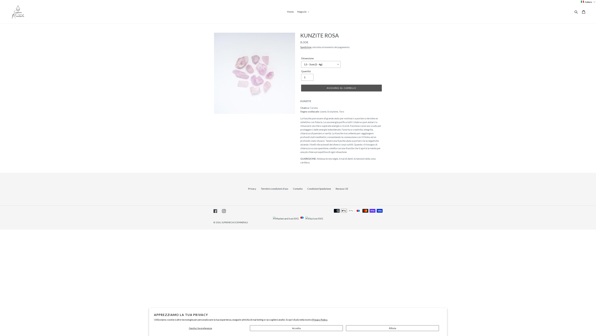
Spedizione (306, 47)
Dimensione (307, 58)
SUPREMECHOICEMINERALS (235, 222)
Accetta (296, 328)
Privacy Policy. (320, 319)
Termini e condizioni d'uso (274, 188)
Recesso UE (342, 188)
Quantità (306, 71)
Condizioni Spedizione (319, 188)
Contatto (298, 188)
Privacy (252, 188)
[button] (588, 2)
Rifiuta (392, 328)
